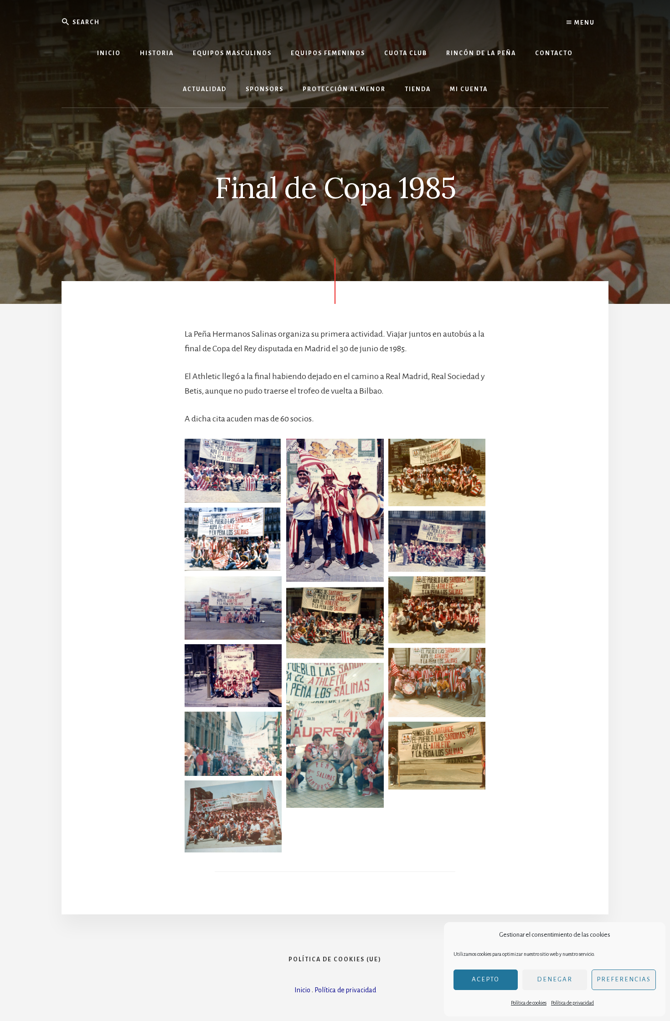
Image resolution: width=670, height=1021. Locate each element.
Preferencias (624, 979)
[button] (233, 471)
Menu (583, 23)
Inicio (302, 990)
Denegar (554, 979)
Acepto (486, 979)
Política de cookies (528, 1003)
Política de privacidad (572, 1003)
